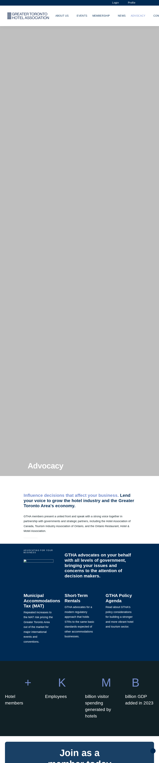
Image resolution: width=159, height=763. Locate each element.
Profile (132, 2)
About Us (62, 15)
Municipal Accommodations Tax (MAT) (42, 600)
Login (115, 2)
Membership (101, 15)
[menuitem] (117, 3)
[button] (144, 3)
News (122, 15)
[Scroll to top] (153, 750)
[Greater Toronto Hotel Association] (28, 15)
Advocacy (138, 15)
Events (82, 15)
